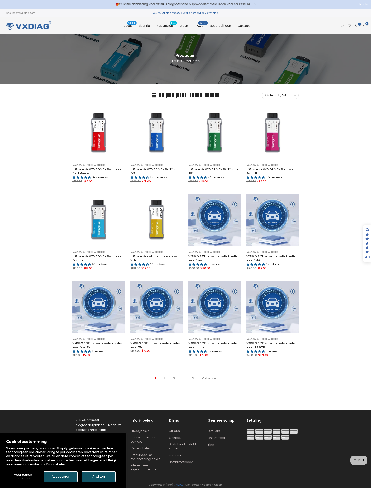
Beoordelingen (220, 26)
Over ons (214, 431)
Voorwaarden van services (143, 439)
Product (128, 25)
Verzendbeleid (141, 448)
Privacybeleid (56, 464)
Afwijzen (98, 476)
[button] (367, 243)
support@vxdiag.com (22, 13)
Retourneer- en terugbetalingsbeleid (146, 457)
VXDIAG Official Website (88, 165)
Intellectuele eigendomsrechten (144, 467)
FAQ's (201, 25)
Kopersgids (166, 25)
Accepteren (61, 476)
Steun (184, 26)
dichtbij (10, 4)
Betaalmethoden (181, 462)
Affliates (175, 431)
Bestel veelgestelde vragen (183, 446)
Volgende (209, 378)
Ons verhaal (216, 438)
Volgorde (175, 455)
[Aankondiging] (185, 4)
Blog (211, 445)
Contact (244, 26)
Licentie (144, 26)
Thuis (175, 61)
